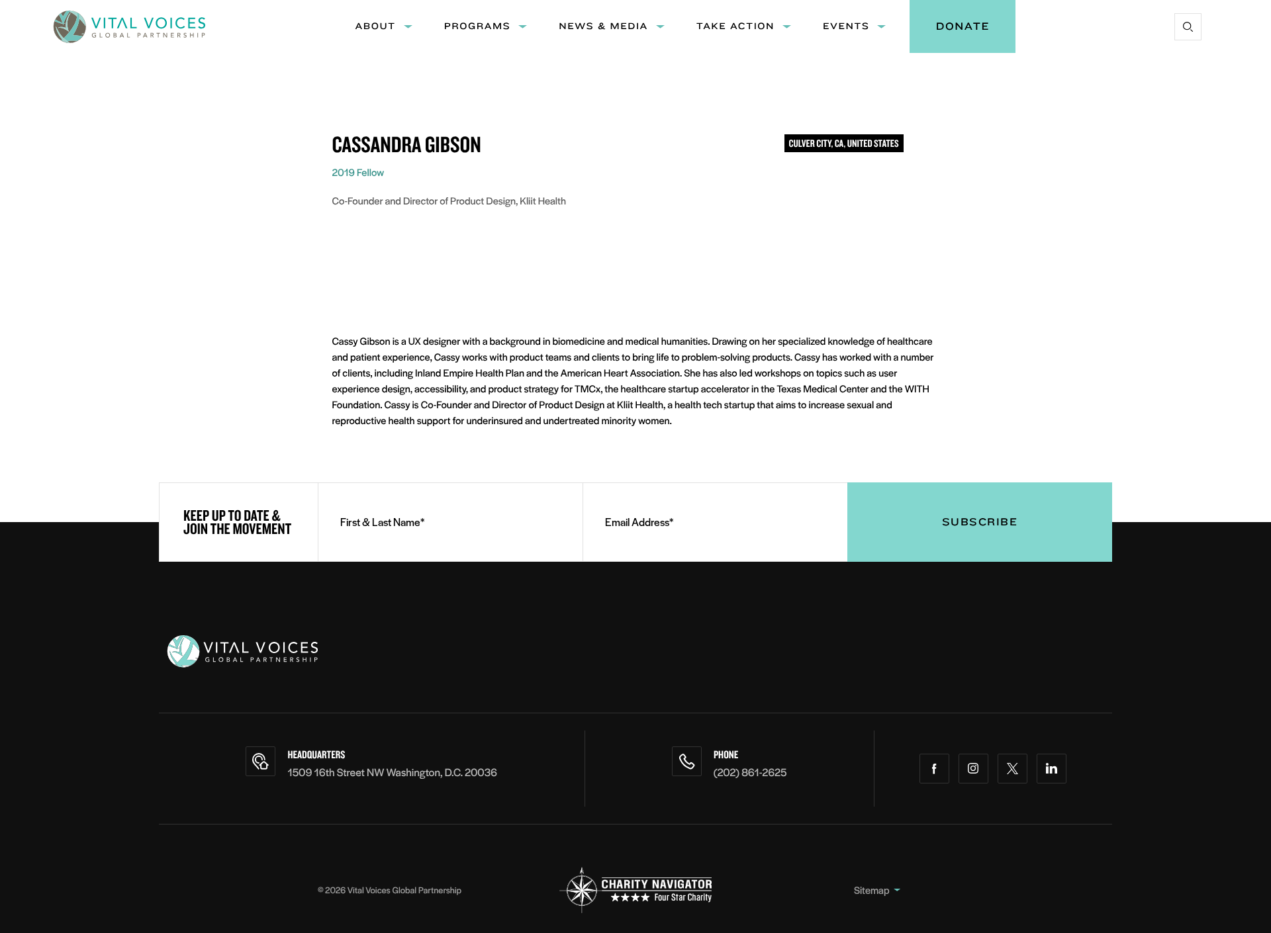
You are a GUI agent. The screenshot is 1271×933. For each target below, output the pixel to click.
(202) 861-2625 (750, 771)
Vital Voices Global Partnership (404, 889)
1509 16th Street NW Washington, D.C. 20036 (392, 771)
